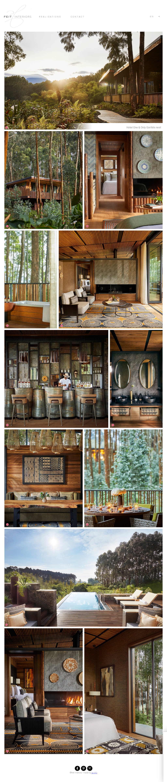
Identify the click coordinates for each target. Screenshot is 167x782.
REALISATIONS (50, 17)
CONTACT (78, 17)
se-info (94, 773)
